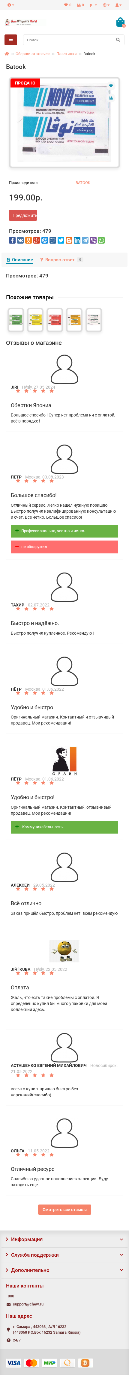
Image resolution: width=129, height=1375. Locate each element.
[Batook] (64, 122)
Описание (22, 259)
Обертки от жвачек (33, 54)
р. (92, 5)
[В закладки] (111, 85)
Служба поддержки (35, 1255)
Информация (27, 1239)
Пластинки (66, 54)
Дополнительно (30, 1270)
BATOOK (83, 182)
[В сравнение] (111, 97)
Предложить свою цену (25, 215)
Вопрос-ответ (63, 259)
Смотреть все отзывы (65, 1209)
